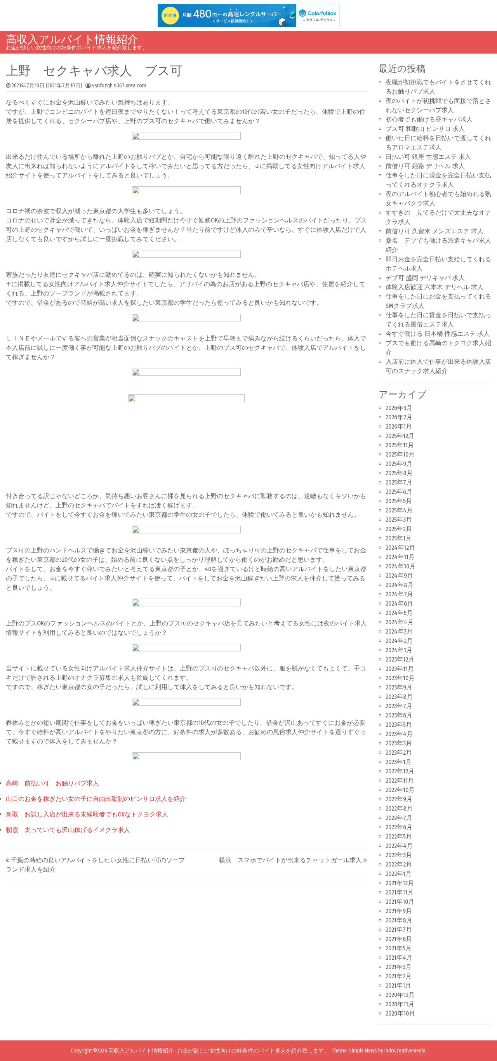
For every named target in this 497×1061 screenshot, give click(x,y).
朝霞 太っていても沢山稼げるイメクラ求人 (68, 830)
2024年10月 (400, 566)
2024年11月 (400, 557)
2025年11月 (400, 445)
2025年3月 (399, 519)
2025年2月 (399, 529)
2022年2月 (399, 864)
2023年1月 (399, 762)
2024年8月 (400, 585)
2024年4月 (400, 622)
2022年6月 (399, 827)
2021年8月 (399, 920)
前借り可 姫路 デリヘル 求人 (425, 166)
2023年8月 (399, 696)
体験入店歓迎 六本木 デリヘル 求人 (434, 287)
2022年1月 (399, 873)
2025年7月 (399, 482)
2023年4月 (399, 734)
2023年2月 (399, 752)
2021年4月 (399, 957)
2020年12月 (400, 994)
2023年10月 (400, 678)
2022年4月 (399, 845)
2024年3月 (399, 631)
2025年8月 (399, 473)
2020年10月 (400, 1013)
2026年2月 (399, 417)
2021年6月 (399, 939)
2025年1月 (399, 538)
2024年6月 (399, 603)
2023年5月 (399, 724)
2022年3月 (399, 855)
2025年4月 (399, 510)
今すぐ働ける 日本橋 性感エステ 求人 (438, 333)
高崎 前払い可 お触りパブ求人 (52, 783)
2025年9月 (399, 463)
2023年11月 (400, 668)
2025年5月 (399, 501)
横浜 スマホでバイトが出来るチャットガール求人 (290, 860)
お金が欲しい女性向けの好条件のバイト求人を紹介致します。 (253, 1050)
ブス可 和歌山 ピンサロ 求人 (425, 128)
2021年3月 (399, 967)
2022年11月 (400, 780)
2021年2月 (399, 976)
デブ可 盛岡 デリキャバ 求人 (425, 277)
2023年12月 (400, 659)
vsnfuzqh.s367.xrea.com (119, 85)
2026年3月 (399, 408)
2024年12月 (400, 547)
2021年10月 (400, 901)
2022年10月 (400, 790)
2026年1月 (399, 426)
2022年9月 (399, 799)
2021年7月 (399, 929)
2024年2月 (399, 640)
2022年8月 (399, 808)
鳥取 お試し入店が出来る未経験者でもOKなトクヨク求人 (87, 814)
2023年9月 (399, 687)
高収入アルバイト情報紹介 (72, 39)
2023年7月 (399, 706)
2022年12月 (400, 771)
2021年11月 (400, 892)
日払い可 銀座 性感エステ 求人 (428, 156)
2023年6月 (399, 715)
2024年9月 (399, 575)
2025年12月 (400, 435)
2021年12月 (400, 883)
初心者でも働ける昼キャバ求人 (429, 119)
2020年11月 (400, 1004)
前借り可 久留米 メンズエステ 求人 (434, 231)
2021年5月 (399, 948)
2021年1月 (398, 985)
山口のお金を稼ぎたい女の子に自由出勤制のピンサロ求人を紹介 (96, 798)
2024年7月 (399, 594)
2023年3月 (399, 743)
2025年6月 (399, 491)
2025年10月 (400, 454)
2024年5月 (399, 612)
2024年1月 (399, 650)
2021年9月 (399, 911)
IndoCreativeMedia (405, 1050)
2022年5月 (399, 836)
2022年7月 (399, 817)
